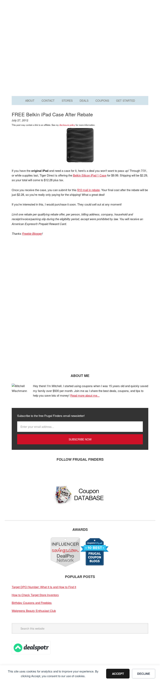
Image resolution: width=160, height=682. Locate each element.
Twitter (28, 472)
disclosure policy (67, 124)
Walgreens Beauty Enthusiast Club (34, 611)
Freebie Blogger (32, 233)
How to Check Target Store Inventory (35, 595)
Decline (143, 673)
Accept (118, 673)
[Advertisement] (80, 58)
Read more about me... (85, 395)
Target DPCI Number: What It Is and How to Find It (44, 587)
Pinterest (40, 472)
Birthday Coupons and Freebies (32, 603)
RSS (52, 472)
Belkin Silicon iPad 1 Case (89, 175)
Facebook (16, 472)
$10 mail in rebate (88, 190)
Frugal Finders (80, 22)
